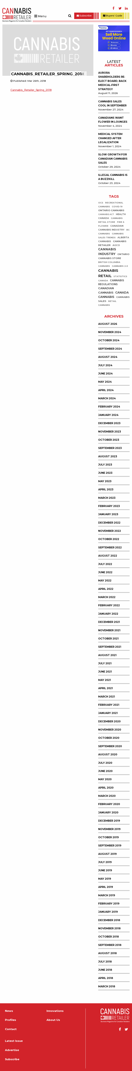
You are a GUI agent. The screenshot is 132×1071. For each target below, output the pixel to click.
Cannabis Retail (108, 273)
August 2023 (107, 456)
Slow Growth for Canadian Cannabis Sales (112, 158)
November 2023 (109, 431)
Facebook (113, 8)
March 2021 (106, 696)
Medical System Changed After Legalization (110, 138)
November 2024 (109, 332)
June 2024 (105, 373)
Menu (42, 16)
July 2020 (105, 762)
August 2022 (107, 555)
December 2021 (109, 622)
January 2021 (108, 713)
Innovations (55, 1010)
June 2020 (105, 771)
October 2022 (108, 539)
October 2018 (108, 936)
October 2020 (108, 738)
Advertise (12, 1050)
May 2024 (105, 381)
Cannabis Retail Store (110, 220)
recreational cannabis (110, 205)
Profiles (10, 1020)
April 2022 (105, 589)
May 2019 (104, 878)
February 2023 (109, 506)
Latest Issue (14, 1040)
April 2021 (105, 688)
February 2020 (109, 804)
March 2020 (107, 796)
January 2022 (108, 613)
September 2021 (109, 646)
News (9, 1010)
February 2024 (109, 406)
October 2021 (108, 638)
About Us (53, 1020)
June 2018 (105, 969)
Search (69, 16)
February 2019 (108, 903)
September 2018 (109, 945)
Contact (11, 1029)
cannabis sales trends (111, 236)
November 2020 (109, 729)
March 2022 (106, 597)
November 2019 (109, 829)
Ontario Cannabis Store (113, 256)
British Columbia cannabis (109, 264)
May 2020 (105, 779)
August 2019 (107, 854)
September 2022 (110, 547)
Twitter (120, 8)
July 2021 (105, 663)
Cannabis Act (106, 214)
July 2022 (105, 564)
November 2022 (109, 531)
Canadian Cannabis (106, 290)
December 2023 (109, 423)
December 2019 (109, 820)
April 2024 (106, 390)
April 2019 (105, 887)
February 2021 (108, 704)
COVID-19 (117, 207)
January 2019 (108, 911)
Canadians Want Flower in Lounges (112, 119)
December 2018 (109, 920)
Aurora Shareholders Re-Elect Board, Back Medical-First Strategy (112, 81)
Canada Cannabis (113, 295)
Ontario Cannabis (111, 210)
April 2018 (105, 978)
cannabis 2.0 (120, 266)
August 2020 (107, 754)
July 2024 (105, 365)
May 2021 (104, 680)
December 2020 (109, 721)
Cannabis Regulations (111, 282)
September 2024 (110, 348)
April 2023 (105, 489)
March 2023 (106, 497)
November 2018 (109, 928)
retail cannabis (107, 303)
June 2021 (105, 671)
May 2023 (104, 481)
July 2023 (105, 464)
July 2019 (105, 862)
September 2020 (110, 746)
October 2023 (108, 439)
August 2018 (107, 953)
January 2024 (108, 415)
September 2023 (110, 448)
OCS (100, 203)
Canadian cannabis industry (111, 228)
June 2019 (105, 870)
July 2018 (105, 961)
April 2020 (105, 787)
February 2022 (109, 605)
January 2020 (108, 812)
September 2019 (109, 845)
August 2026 (107, 324)
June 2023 (105, 473)
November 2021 (109, 630)
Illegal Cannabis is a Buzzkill (112, 177)
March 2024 (107, 398)
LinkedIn (126, 8)
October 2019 (108, 837)
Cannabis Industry (107, 252)
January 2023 (108, 514)
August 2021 (107, 655)
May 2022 (104, 580)
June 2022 (105, 572)
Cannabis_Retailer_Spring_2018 (31, 90)
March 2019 (106, 895)
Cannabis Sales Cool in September (112, 103)
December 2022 (109, 522)
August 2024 (107, 357)
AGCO (116, 245)
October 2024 (108, 340)
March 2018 (106, 986)
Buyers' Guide (113, 15)
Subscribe (85, 15)
